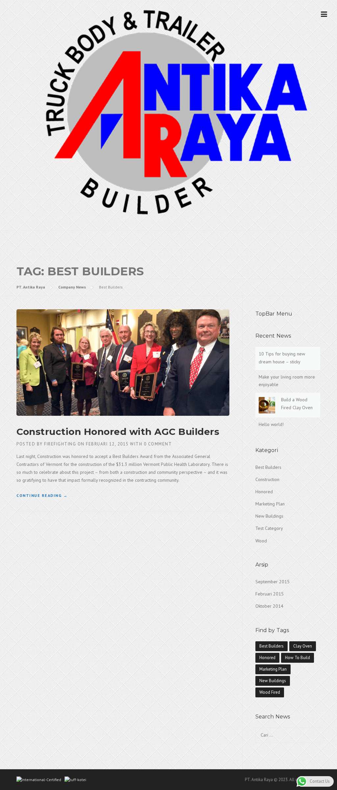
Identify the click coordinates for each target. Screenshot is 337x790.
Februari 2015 (269, 594)
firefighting (60, 444)
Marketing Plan (270, 504)
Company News (72, 287)
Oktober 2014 (269, 606)
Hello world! (271, 424)
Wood (261, 541)
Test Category (269, 528)
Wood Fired (269, 692)
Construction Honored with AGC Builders (117, 431)
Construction (267, 479)
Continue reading (41, 495)
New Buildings (269, 516)
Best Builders (268, 467)
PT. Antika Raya (30, 287)
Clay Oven (302, 646)
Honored (264, 492)
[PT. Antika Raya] (168, 111)
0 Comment (158, 444)
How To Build (297, 657)
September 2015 (272, 582)
